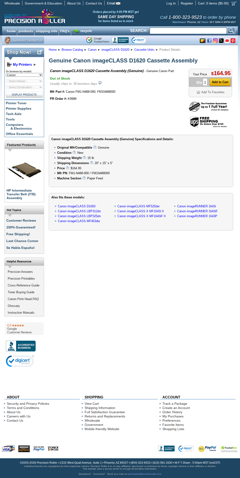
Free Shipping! (18, 234)
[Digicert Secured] (20, 361)
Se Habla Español (20, 248)
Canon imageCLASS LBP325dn (79, 216)
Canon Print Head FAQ (23, 299)
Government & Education (43, 3)
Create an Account (176, 408)
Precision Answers (20, 272)
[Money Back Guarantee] (208, 110)
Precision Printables (21, 278)
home (11, 30)
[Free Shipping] (208, 126)
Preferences (171, 420)
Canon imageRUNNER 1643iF (197, 211)
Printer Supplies (18, 108)
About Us (74, 3)
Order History (172, 412)
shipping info (46, 30)
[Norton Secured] (142, 40)
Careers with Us (18, 416)
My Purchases (173, 416)
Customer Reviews (21, 220)
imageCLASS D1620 (115, 49)
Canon (92, 49)
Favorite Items (173, 425)
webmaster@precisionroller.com (144, 474)
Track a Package (174, 403)
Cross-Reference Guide (23, 285)
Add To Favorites (213, 92)
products (26, 30)
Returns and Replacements (105, 416)
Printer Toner (16, 103)
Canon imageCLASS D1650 (76, 206)
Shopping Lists (173, 429)
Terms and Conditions (23, 408)
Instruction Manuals (21, 312)
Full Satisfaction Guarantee (105, 412)
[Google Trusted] (97, 40)
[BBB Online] (120, 40)
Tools (10, 119)
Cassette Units (144, 49)
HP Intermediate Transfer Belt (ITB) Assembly (21, 194)
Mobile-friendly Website (102, 429)
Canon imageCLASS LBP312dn (79, 211)
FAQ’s (65, 30)
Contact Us (94, 3)
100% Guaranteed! (21, 227)
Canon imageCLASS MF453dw (79, 221)
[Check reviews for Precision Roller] (24, 328)
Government (94, 425)
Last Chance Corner (22, 241)
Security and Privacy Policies (28, 403)
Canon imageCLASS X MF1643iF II (141, 216)
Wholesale (12, 3)
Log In (171, 3)
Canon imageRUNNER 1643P (197, 216)
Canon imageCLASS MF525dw (138, 206)
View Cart (92, 403)
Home (53, 49)
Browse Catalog (72, 49)
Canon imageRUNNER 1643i (196, 206)
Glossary (14, 306)
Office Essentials (19, 134)
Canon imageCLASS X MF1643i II (140, 211)
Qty (199, 82)
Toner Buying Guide (21, 292)
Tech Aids (14, 114)
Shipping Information (100, 408)
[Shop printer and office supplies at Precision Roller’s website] (59, 16)
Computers (19, 126)
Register (187, 3)
